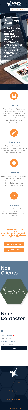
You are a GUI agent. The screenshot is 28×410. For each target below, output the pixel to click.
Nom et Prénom (7, 336)
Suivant (14, 348)
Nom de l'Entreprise (8, 341)
